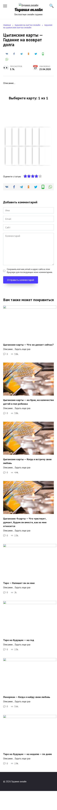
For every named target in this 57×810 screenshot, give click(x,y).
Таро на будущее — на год (18, 639)
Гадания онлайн (29, 9)
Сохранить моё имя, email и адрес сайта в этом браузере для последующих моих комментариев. (30, 271)
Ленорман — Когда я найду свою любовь (26, 697)
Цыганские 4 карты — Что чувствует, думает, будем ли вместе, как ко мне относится (25, 522)
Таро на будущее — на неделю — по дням (27, 753)
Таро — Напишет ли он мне (19, 583)
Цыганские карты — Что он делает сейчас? (28, 344)
